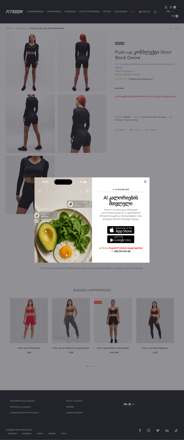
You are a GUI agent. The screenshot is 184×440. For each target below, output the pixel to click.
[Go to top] (179, 409)
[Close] (145, 181)
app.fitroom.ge (122, 251)
